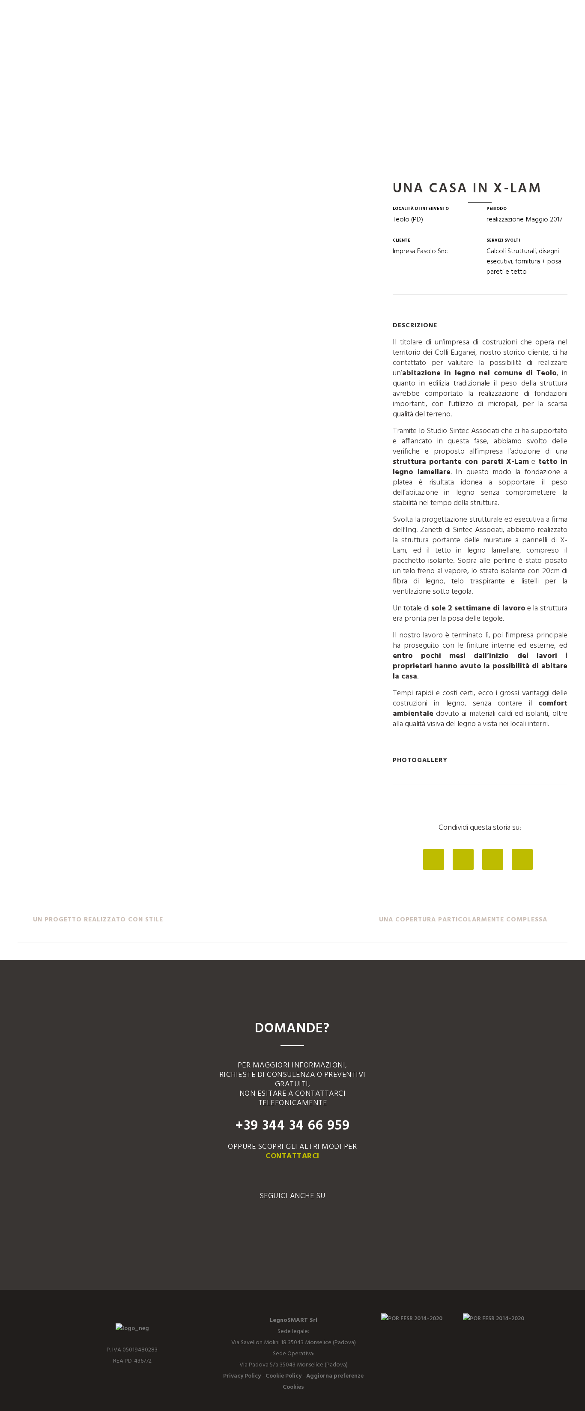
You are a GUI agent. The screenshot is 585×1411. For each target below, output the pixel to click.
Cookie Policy (283, 1376)
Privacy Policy (242, 1376)
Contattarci (292, 1156)
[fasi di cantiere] (20, 185)
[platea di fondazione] (18, 185)
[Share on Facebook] (433, 861)
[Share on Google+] (492, 861)
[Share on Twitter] (463, 861)
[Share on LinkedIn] (522, 861)
